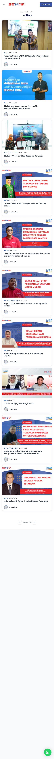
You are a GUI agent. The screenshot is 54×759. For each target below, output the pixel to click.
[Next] (34, 522)
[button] (47, 752)
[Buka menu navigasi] (4, 4)
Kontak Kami (46, 4)
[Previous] (20, 522)
